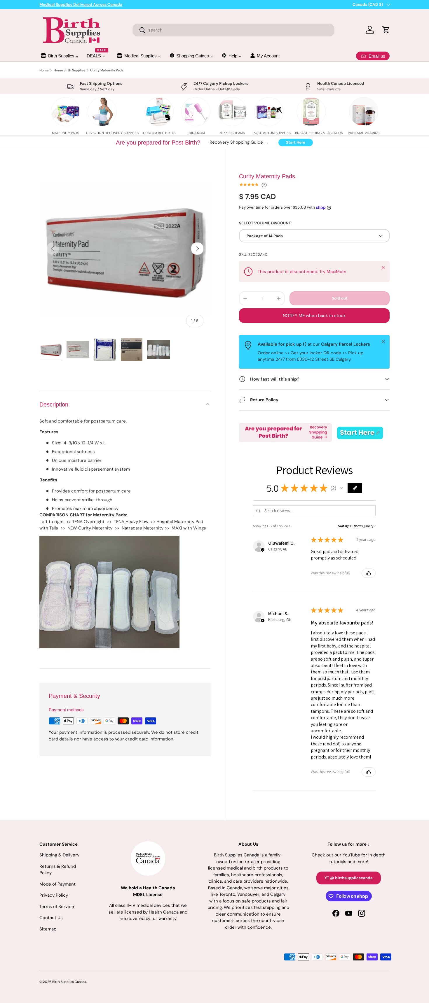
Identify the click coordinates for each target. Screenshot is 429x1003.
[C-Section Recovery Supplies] (102, 111)
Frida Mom (196, 133)
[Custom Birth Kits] (159, 111)
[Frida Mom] (196, 111)
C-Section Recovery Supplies (112, 133)
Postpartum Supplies (272, 133)
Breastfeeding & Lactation (319, 133)
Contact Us (51, 918)
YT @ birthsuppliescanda (349, 877)
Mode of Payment (57, 884)
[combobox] (233, 30)
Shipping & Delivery (59, 855)
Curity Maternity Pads (106, 70)
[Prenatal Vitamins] (363, 111)
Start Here (295, 142)
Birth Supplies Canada (69, 982)
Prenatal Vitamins (363, 133)
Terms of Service (56, 906)
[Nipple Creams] (232, 111)
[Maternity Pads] (65, 111)
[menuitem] (59, 55)
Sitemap (47, 929)
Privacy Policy (53, 895)
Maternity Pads (65, 133)
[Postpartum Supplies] (268, 111)
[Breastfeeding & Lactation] (311, 111)
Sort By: (344, 526)
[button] (341, 488)
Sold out (340, 298)
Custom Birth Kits (159, 133)
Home (43, 70)
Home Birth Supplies (69, 70)
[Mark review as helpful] (369, 573)
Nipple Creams (232, 133)
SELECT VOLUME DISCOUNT (265, 223)
